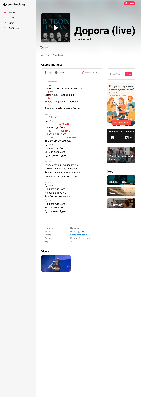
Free (129, 74)
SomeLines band (82, 39)
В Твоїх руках (77, 231)
